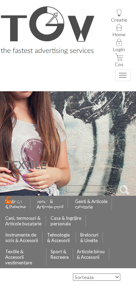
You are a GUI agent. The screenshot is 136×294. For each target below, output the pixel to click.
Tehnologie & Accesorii (58, 237)
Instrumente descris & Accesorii (21, 237)
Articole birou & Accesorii (91, 254)
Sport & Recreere (60, 254)
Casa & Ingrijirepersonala (66, 220)
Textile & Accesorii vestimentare (18, 257)
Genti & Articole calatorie (91, 204)
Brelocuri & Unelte (89, 237)
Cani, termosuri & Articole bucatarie (23, 220)
